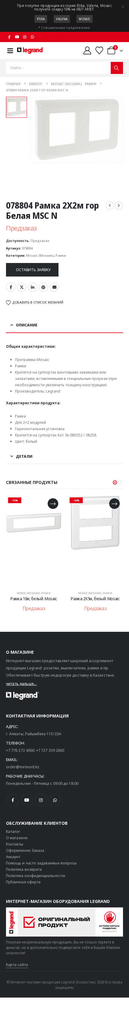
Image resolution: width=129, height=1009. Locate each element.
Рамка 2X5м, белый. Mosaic (95, 598)
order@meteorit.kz (22, 766)
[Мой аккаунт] (87, 50)
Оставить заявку (33, 269)
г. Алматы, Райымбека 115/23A (33, 733)
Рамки (61, 255)
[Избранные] (99, 50)
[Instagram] (24, 37)
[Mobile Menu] (10, 50)
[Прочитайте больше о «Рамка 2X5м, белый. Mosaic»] (114, 503)
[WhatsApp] (32, 37)
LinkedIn (33, 287)
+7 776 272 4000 (20, 750)
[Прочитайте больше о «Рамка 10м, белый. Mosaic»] (52, 503)
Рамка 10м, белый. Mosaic (33, 598)
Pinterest (43, 287)
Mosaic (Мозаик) (40, 255)
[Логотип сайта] (30, 50)
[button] (115, 482)
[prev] (110, 205)
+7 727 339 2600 (50, 750)
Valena (62, 19)
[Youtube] (17, 37)
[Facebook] (9, 37)
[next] (119, 205)
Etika (41, 19)
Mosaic (84, 19)
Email (54, 287)
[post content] (34, 540)
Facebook (11, 287)
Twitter (21, 287)
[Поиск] (117, 68)
